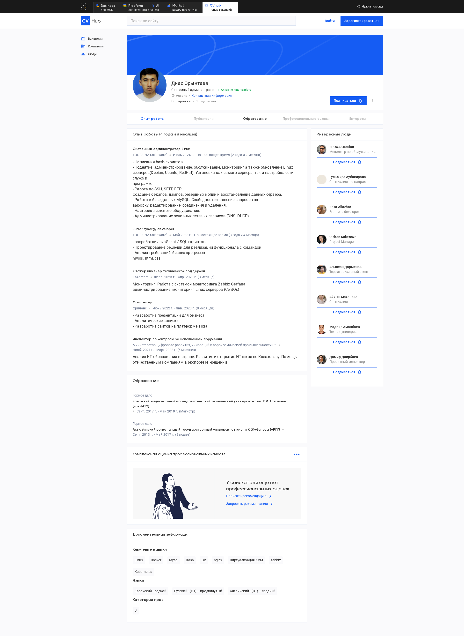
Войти (330, 21)
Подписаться (345, 101)
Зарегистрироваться (361, 21)
